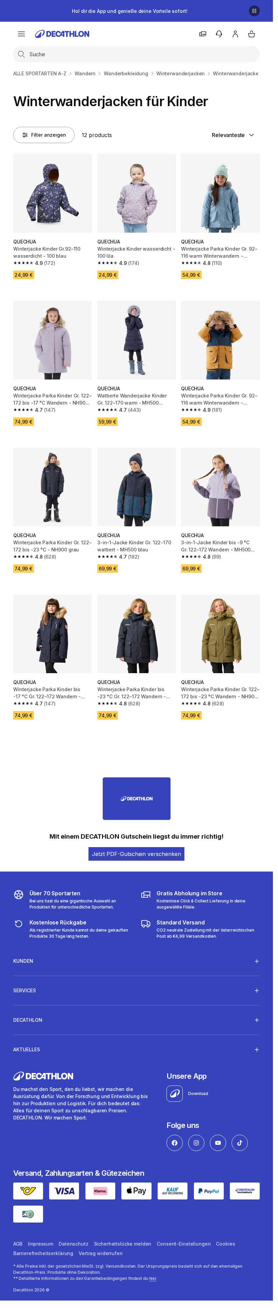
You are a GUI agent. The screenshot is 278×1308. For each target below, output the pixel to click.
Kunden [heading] (23, 961)
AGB (18, 1244)
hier (153, 1278)
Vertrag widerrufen (100, 1253)
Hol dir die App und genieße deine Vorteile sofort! (129, 11)
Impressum (40, 1244)
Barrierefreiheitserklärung (43, 1253)
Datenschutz (73, 1244)
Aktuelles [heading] (26, 1049)
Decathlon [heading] (27, 1020)
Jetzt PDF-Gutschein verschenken (136, 854)
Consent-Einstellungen (184, 1244)
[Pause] (254, 10)
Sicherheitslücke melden (123, 1244)
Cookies (225, 1244)
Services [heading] (24, 990)
